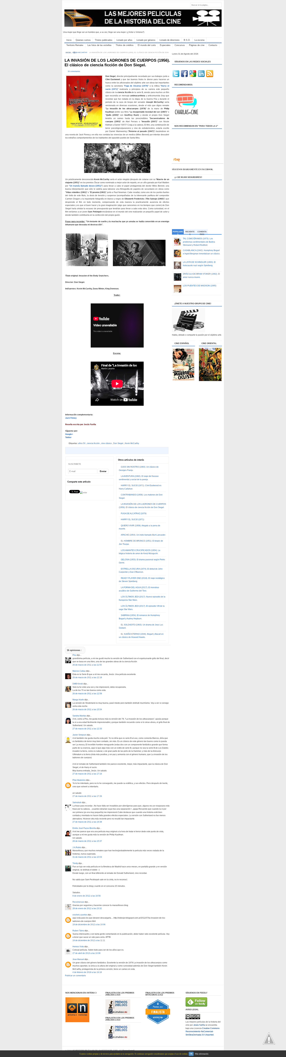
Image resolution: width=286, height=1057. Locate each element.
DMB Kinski (77, 684)
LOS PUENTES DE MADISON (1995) (199, 286)
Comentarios (202, 232)
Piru (74, 655)
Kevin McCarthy (80, 52)
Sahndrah (77, 802)
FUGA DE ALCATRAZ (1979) (133, 513)
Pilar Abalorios (79, 780)
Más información (201, 1054)
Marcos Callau (79, 671)
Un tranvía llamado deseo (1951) (85, 186)
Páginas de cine (196, 45)
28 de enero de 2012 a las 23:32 (87, 908)
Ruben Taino (78, 930)
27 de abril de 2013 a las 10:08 (86, 953)
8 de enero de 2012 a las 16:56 (86, 896)
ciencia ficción (93, 443)
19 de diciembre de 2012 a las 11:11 (88, 940)
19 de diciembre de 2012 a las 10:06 (88, 924)
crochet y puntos (80, 915)
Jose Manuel (78, 959)
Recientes (189, 232)
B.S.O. (187, 40)
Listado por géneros (146, 40)
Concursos (180, 45)
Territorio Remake (74, 45)
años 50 (82, 443)
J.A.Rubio (77, 847)
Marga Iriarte (78, 700)
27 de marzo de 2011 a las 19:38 (87, 822)
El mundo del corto (147, 45)
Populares (178, 233)
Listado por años (124, 40)
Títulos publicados (103, 40)
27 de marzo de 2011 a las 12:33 (87, 729)
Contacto (213, 45)
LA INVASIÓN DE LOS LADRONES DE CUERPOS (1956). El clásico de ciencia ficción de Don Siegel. (117, 62)
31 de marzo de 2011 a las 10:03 (87, 857)
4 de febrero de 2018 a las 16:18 (87, 972)
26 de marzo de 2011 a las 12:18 (87, 677)
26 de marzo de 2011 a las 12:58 (87, 693)
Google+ (69, 434)
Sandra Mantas (79, 716)
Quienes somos (83, 40)
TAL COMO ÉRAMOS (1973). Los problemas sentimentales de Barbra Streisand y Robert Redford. (199, 241)
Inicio (69, 40)
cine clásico (106, 443)
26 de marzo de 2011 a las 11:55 (87, 665)
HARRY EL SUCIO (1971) (132, 519)
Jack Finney (71, 418)
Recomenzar (78, 902)
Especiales (165, 45)
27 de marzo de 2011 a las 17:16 (87, 774)
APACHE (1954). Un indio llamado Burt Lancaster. (143, 535)
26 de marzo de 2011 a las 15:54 (87, 709)
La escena (199, 40)
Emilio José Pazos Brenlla (84, 828)
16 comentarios (74, 71)
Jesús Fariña (199, 1025)
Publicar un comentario (75, 975)
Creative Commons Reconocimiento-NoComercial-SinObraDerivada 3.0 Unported (202, 1031)
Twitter (68, 437)
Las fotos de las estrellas (99, 45)
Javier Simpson (79, 735)
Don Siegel (118, 443)
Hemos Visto (78, 946)
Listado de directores (170, 40)
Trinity (75, 863)
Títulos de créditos (125, 45)
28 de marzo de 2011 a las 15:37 (87, 841)
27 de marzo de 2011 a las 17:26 (87, 796)
